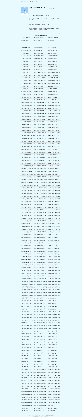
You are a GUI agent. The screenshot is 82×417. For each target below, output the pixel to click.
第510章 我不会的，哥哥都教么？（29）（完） (54, 311)
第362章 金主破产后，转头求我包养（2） (39, 234)
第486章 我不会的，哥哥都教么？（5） (53, 298)
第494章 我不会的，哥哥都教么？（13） (39, 303)
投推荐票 (50, 8)
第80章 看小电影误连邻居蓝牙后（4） (39, 86)
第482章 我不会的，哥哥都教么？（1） (39, 297)
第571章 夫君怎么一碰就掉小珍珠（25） (26, 344)
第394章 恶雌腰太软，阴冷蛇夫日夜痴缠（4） (27, 251)
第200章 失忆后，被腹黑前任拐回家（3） (39, 149)
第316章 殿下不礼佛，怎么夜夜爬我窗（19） (26, 210)
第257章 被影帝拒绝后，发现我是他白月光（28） (40, 179)
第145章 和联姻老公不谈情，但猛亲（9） (26, 121)
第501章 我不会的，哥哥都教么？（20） (53, 306)
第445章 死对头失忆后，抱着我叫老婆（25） (26, 278)
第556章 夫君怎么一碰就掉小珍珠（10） (26, 336)
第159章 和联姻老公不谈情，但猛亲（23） (53, 127)
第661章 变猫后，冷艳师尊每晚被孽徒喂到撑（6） (27, 391)
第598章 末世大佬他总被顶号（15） (25, 358)
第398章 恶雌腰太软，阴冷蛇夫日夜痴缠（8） (40, 253)
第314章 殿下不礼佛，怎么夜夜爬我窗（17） (40, 209)
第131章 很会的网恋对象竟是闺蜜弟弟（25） (40, 113)
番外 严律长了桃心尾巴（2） (52, 40)
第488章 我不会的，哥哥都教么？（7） (39, 300)
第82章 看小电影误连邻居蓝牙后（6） (26, 88)
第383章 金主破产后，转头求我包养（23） (40, 245)
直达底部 (53, 8)
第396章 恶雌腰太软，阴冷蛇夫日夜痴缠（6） (54, 251)
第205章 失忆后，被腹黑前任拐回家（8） (26, 152)
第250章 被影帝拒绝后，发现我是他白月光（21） (27, 176)
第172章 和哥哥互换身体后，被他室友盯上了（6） (27, 135)
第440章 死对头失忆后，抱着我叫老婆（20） (40, 275)
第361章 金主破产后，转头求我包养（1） (26, 234)
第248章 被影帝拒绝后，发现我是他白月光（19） (40, 174)
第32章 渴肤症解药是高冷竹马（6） (39, 61)
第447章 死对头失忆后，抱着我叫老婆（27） (54, 278)
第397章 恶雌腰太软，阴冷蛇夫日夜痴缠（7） (27, 253)
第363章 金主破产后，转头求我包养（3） (53, 234)
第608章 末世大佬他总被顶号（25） (39, 363)
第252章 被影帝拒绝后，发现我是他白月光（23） (54, 176)
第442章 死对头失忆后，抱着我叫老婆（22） (26, 276)
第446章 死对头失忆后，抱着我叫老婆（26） (40, 278)
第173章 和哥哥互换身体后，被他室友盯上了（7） (41, 135)
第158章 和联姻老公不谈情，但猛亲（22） (40, 127)
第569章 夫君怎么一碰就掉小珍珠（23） (39, 342)
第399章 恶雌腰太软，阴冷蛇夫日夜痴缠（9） (54, 253)
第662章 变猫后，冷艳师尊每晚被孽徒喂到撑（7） (41, 391)
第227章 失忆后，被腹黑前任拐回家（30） (40, 163)
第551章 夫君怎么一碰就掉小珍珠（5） (39, 333)
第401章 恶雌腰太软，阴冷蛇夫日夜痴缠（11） (40, 254)
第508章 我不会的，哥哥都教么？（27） (26, 311)
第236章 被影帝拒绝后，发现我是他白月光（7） (40, 168)
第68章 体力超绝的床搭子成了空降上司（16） (40, 80)
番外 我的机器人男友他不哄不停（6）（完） (26, 37)
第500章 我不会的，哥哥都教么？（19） (39, 306)
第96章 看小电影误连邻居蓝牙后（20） (53, 94)
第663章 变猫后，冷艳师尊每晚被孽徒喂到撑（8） (54, 391)
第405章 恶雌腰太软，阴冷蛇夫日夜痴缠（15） (54, 256)
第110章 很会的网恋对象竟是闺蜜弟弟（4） (40, 102)
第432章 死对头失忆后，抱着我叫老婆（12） (54, 270)
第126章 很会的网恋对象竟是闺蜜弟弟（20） (54, 110)
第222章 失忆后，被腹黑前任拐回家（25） (53, 160)
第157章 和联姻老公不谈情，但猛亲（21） (26, 127)
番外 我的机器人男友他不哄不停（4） (53, 37)
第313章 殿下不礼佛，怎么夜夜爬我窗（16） (26, 209)
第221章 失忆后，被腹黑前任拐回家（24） (40, 160)
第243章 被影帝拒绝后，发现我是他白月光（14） (54, 171)
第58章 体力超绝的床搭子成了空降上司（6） (26, 75)
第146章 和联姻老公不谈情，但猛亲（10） (40, 121)
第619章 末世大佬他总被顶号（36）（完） (26, 369)
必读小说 (22, 1)
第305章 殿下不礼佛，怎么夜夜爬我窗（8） (40, 204)
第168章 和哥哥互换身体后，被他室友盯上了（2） (54, 132)
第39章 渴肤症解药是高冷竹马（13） (53, 64)
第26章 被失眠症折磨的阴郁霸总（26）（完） (40, 58)
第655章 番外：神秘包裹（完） (25, 388)
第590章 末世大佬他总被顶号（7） (38, 353)
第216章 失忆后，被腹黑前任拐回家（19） (53, 157)
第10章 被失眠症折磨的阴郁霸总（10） (26, 50)
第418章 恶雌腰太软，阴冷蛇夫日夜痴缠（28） (27, 264)
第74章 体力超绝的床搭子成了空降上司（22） (40, 83)
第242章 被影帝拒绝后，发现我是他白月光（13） (40, 171)
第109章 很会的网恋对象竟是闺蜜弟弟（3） (26, 102)
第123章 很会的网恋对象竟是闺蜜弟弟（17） (54, 108)
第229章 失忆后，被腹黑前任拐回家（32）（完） (27, 165)
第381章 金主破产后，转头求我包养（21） (53, 243)
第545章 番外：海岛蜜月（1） (38, 330)
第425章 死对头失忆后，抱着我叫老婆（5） (40, 267)
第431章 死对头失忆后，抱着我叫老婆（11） (40, 270)
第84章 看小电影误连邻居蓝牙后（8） (53, 88)
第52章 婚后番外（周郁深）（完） (25, 72)
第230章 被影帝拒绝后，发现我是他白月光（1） (40, 165)
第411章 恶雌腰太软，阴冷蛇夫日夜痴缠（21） (54, 259)
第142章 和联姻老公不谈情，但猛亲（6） (26, 119)
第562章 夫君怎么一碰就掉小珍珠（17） (39, 339)
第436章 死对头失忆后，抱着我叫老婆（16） (26, 273)
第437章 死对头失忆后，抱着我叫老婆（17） (40, 273)
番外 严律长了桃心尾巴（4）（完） (25, 40)
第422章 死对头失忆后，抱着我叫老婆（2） (40, 265)
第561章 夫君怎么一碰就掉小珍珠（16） (26, 339)
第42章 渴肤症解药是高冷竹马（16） (53, 66)
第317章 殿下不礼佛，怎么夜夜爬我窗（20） (40, 210)
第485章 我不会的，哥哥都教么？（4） (39, 298)
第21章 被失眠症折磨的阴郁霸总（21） (53, 55)
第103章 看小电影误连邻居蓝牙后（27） (26, 99)
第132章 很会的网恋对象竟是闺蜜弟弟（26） (54, 113)
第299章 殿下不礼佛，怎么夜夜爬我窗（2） (40, 201)
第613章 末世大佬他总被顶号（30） (25, 366)
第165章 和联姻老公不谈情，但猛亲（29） (53, 130)
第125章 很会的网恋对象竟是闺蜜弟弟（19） (40, 110)
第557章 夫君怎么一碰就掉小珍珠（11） (39, 336)
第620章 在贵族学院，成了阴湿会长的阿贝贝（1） (41, 369)
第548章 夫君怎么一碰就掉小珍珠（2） (39, 331)
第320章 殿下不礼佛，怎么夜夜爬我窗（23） (40, 212)
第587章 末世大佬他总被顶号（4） (38, 352)
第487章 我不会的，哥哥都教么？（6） (26, 300)
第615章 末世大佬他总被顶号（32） (53, 366)
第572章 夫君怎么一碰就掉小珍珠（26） (39, 344)
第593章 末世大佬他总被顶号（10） (39, 355)
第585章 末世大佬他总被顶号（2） (52, 350)
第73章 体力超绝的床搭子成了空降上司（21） (27, 83)
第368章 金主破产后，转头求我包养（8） (39, 237)
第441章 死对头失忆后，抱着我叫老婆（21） (54, 275)
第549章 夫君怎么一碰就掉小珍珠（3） (53, 331)
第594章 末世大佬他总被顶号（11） (53, 355)
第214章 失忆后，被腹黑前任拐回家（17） (26, 157)
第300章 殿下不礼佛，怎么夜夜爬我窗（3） (54, 201)
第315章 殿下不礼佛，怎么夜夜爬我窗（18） (54, 209)
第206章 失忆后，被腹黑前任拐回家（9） (39, 152)
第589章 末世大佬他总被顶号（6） (25, 353)
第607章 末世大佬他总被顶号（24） (25, 363)
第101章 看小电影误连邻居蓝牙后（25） (39, 97)
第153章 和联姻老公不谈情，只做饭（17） (53, 124)
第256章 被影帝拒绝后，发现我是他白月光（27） (27, 179)
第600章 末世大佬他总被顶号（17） (53, 358)
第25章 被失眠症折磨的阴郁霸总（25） (26, 58)
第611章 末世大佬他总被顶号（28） (39, 364)
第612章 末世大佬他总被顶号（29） (53, 364)
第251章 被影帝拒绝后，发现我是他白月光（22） (40, 176)
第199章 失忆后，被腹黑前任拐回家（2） (26, 149)
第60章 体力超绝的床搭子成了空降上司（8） (54, 75)
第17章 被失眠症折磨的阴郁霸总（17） (39, 53)
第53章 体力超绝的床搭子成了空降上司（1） (40, 72)
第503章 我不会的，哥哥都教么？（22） (39, 308)
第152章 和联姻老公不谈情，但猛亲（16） (40, 124)
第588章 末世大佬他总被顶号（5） (52, 352)
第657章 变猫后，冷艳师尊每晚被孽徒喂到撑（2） (54, 388)
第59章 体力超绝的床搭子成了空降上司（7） (40, 75)
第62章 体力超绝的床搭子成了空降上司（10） (40, 77)
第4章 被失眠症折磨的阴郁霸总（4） (25, 47)
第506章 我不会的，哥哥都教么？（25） (39, 309)
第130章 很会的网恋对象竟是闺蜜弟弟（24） (26, 113)
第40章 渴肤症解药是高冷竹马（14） (25, 66)
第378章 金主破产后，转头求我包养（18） (53, 242)
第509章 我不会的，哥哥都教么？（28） (39, 311)
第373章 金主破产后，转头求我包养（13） (26, 240)
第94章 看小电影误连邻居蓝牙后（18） (26, 94)
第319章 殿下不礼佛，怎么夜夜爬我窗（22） (26, 212)
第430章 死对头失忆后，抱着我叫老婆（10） (26, 270)
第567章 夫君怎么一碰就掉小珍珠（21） (53, 341)
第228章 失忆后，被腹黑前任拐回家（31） (53, 163)
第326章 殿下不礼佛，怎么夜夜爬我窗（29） (40, 215)
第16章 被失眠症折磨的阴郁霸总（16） (26, 53)
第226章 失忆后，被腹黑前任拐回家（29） (26, 163)
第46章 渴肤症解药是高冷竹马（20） (25, 69)
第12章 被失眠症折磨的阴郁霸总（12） (53, 50)
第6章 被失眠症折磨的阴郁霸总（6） (53, 47)
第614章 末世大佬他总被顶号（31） (39, 366)
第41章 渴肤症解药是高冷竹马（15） (39, 66)
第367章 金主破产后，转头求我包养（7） (26, 237)
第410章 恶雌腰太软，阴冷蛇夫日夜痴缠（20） (40, 259)
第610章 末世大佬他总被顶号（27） (25, 364)
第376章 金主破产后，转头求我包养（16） (26, 242)
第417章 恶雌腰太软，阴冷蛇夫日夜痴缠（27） (54, 262)
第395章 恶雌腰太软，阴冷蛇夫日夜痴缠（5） (40, 251)
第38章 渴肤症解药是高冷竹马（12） (39, 64)
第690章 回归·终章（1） (51, 405)
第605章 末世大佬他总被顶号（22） (39, 361)
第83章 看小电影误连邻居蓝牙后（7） (39, 88)
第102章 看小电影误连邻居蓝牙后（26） (53, 97)
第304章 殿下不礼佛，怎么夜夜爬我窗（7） (26, 204)
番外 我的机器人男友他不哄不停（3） (39, 410)
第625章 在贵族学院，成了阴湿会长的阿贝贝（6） (27, 372)
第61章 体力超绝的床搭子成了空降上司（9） (26, 77)
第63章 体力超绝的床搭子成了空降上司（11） (54, 77)
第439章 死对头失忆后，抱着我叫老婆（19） (26, 275)
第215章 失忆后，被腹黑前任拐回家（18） (40, 157)
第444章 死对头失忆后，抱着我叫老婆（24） (54, 276)
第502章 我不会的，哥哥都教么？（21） (26, 308)
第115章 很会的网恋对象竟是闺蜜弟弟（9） (26, 105)
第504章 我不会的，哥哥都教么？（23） (53, 308)
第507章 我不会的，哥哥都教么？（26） (53, 309)
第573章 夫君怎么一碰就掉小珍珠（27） (53, 344)
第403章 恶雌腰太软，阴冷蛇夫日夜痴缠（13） (27, 256)
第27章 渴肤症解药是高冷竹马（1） (53, 58)
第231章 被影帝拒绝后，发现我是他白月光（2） (54, 165)
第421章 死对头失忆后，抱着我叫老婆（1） (26, 265)
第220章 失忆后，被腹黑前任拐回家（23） (26, 160)
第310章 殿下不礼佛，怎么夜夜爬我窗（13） (26, 207)
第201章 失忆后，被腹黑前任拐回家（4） (53, 149)
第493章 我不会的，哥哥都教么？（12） (26, 303)
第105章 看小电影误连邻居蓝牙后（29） (53, 99)
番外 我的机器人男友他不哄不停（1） (53, 408)
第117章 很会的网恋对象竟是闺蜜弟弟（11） (54, 105)
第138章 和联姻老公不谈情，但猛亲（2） (53, 116)
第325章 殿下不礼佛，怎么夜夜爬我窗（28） (26, 215)
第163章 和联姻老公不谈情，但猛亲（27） (26, 130)
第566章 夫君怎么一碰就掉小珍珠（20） (39, 341)
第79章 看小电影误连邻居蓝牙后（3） (26, 86)
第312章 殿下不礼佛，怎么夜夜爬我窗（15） (54, 207)
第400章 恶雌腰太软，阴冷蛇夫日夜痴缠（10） (27, 254)
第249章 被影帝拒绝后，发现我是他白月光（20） (54, 174)
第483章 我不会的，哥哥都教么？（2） (53, 297)
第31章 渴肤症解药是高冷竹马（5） (25, 61)
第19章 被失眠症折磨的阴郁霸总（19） (26, 55)
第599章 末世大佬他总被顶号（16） (39, 358)
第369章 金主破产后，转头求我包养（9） (53, 237)
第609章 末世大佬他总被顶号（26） (53, 363)
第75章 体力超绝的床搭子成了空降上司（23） (54, 83)
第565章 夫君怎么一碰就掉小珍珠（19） (26, 341)
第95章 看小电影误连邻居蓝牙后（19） (39, 94)
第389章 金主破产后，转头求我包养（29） (40, 248)
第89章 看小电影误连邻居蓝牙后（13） (39, 91)
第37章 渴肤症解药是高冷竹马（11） (25, 64)
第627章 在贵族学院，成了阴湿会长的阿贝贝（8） (54, 372)
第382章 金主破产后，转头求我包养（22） (26, 245)
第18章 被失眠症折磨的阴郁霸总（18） (53, 53)
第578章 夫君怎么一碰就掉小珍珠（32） (39, 347)
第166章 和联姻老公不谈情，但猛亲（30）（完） (27, 132)
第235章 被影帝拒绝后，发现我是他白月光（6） (27, 168)
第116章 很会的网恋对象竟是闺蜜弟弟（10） (40, 105)
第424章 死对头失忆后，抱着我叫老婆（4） (26, 267)
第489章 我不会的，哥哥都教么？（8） (53, 300)
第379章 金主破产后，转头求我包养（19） (26, 243)
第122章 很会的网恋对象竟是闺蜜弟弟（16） (40, 108)
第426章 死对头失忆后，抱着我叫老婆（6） (54, 267)
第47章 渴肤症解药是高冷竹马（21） (39, 69)
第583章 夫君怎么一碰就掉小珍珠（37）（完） (27, 350)
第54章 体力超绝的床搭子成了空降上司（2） (54, 72)
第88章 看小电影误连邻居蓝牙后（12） (26, 91)
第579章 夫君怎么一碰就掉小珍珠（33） (53, 347)
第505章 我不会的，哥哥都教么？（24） (26, 309)
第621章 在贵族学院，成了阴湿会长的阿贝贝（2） (54, 369)
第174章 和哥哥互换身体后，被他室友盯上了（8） (54, 135)
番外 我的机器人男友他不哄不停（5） (39, 37)
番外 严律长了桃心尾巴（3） (38, 40)
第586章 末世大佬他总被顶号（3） (25, 352)
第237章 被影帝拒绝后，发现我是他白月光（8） (54, 168)
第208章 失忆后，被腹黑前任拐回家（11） (26, 154)
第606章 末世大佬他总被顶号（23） (53, 361)
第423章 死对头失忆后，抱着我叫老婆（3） (54, 265)
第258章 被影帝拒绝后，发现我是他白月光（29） (54, 179)
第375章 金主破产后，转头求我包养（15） (53, 240)
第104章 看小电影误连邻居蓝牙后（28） (39, 99)
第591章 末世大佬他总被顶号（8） (52, 353)
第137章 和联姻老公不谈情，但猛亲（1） (39, 116)
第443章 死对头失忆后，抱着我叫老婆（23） (40, 276)
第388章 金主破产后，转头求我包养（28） (26, 248)
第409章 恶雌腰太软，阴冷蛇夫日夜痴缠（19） (27, 259)
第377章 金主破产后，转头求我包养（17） (40, 242)
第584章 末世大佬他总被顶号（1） (38, 350)
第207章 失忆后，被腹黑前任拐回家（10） (53, 152)
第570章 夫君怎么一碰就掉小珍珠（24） (53, 342)
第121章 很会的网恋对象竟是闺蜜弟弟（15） (26, 108)
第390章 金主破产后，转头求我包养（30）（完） (54, 248)
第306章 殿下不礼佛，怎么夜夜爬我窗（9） (54, 204)
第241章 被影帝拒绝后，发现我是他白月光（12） (27, 171)
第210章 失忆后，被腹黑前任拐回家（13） (53, 154)
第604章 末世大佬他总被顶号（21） (25, 361)
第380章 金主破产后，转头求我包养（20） (40, 243)
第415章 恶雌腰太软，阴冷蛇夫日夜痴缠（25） (27, 262)
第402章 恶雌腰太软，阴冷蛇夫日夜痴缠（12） (54, 254)
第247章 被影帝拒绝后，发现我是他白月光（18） (27, 174)
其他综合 (25, 1)
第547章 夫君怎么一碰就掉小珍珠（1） (26, 331)
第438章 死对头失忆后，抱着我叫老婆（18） (54, 273)
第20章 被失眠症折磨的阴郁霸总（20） (39, 55)
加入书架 (47, 8)
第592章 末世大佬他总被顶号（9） (25, 355)
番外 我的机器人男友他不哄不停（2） (26, 410)
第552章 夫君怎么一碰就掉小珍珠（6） (53, 333)
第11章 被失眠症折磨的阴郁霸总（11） (39, 50)
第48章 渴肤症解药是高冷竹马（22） (53, 69)
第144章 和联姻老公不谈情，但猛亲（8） (53, 119)
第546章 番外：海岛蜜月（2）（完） (53, 330)
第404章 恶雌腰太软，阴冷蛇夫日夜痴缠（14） (40, 256)
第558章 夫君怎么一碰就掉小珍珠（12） (53, 336)
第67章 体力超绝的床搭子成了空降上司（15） (27, 80)
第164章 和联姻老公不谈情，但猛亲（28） (40, 130)
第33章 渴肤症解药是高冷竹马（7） (53, 61)
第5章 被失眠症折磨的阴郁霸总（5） (39, 47)
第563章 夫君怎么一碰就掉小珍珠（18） (53, 339)
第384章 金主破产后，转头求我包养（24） (53, 245)
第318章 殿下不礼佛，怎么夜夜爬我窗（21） (54, 210)
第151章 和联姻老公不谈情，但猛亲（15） (26, 124)
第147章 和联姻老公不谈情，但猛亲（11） (53, 121)
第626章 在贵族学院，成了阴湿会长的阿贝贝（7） (41, 372)
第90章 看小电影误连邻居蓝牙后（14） (53, 91)
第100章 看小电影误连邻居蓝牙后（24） (26, 97)
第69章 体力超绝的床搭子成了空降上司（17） (54, 80)
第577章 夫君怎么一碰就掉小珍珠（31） (26, 347)
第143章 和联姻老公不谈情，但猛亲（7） (39, 119)
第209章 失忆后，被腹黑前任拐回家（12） (40, 154)
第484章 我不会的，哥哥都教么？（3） (26, 298)
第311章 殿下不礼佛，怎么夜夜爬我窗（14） (40, 207)
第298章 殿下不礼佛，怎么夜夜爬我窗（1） (26, 201)
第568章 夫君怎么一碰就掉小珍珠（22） (26, 342)
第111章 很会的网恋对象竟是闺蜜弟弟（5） (54, 102)
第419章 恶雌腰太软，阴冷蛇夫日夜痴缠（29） (40, 264)
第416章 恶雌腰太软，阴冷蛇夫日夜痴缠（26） (40, 262)
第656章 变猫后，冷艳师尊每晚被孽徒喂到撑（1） (41, 388)
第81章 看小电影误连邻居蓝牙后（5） (53, 86)
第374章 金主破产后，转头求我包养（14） (40, 240)
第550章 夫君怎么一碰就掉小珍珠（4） (26, 333)
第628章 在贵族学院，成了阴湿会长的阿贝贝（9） (27, 374)
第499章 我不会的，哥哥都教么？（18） (26, 306)
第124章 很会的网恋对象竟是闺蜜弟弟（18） (26, 110)
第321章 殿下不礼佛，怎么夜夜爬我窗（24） (54, 212)
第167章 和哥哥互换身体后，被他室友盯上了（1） (41, 132)
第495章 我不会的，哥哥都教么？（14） (53, 303)
